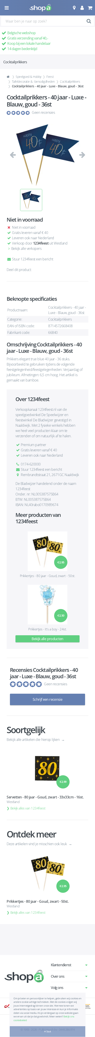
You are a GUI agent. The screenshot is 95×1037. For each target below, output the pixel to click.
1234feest (41, 243)
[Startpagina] (9, 76)
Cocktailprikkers (70, 81)
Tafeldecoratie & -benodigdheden (33, 81)
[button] (74, 7)
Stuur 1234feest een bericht (32, 259)
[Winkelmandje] (90, 7)
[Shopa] (40, 7)
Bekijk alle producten (47, 638)
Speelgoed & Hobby (28, 77)
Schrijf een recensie (47, 699)
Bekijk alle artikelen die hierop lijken (33, 739)
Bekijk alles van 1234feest (27, 808)
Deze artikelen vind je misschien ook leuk (37, 843)
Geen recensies (43, 112)
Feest (50, 77)
